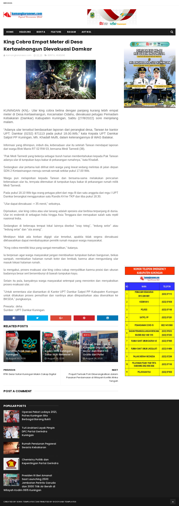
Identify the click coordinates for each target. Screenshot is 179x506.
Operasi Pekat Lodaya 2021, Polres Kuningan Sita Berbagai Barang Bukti (39, 415)
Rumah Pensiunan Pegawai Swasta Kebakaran (39, 445)
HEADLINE (60, 55)
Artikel (86, 31)
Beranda (7, 3)
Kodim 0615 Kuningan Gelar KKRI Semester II (59, 352)
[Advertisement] (150, 146)
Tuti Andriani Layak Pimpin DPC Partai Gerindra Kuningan (38, 431)
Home (9, 31)
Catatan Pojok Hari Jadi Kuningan (21, 352)
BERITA (51, 55)
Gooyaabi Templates (64, 501)
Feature (56, 31)
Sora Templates (25, 501)
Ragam (71, 31)
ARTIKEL (10, 335)
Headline (25, 31)
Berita (41, 31)
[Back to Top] (173, 501)
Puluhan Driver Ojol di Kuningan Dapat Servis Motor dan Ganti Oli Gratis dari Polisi (97, 349)
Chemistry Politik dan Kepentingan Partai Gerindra (40, 461)
